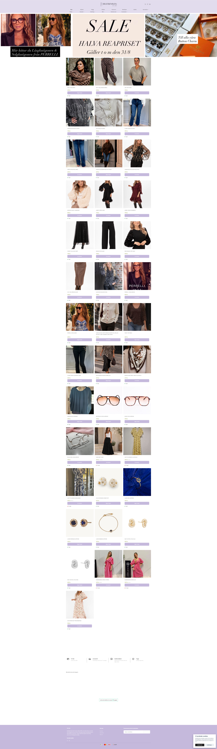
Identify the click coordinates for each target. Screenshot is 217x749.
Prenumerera (146, 731)
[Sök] (145, 4)
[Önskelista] (147, 4)
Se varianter (137, 92)
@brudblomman (69, 672)
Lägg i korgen (79, 92)
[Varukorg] (150, 4)
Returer (101, 734)
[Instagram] (69, 740)
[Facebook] (67, 740)
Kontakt (101, 731)
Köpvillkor (102, 732)
